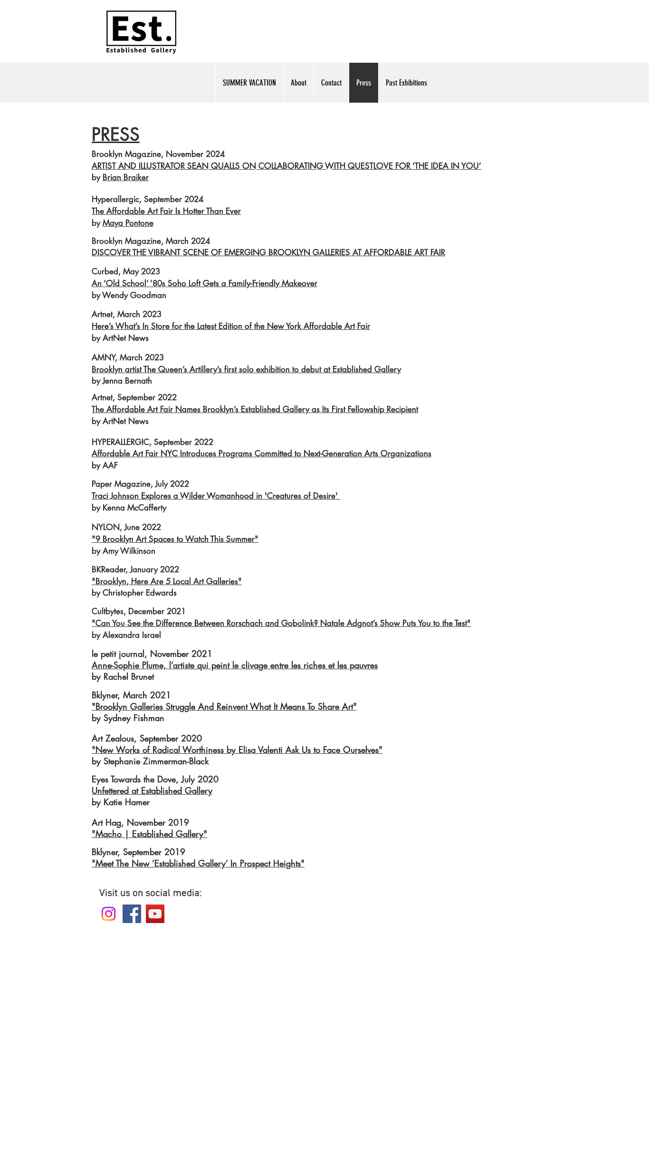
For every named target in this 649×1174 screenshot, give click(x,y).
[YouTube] (155, 914)
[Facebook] (132, 914)
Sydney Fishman (134, 717)
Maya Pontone (128, 223)
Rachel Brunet (129, 676)
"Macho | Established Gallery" (149, 833)
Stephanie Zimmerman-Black (156, 761)
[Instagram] (108, 914)
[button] (406, 83)
